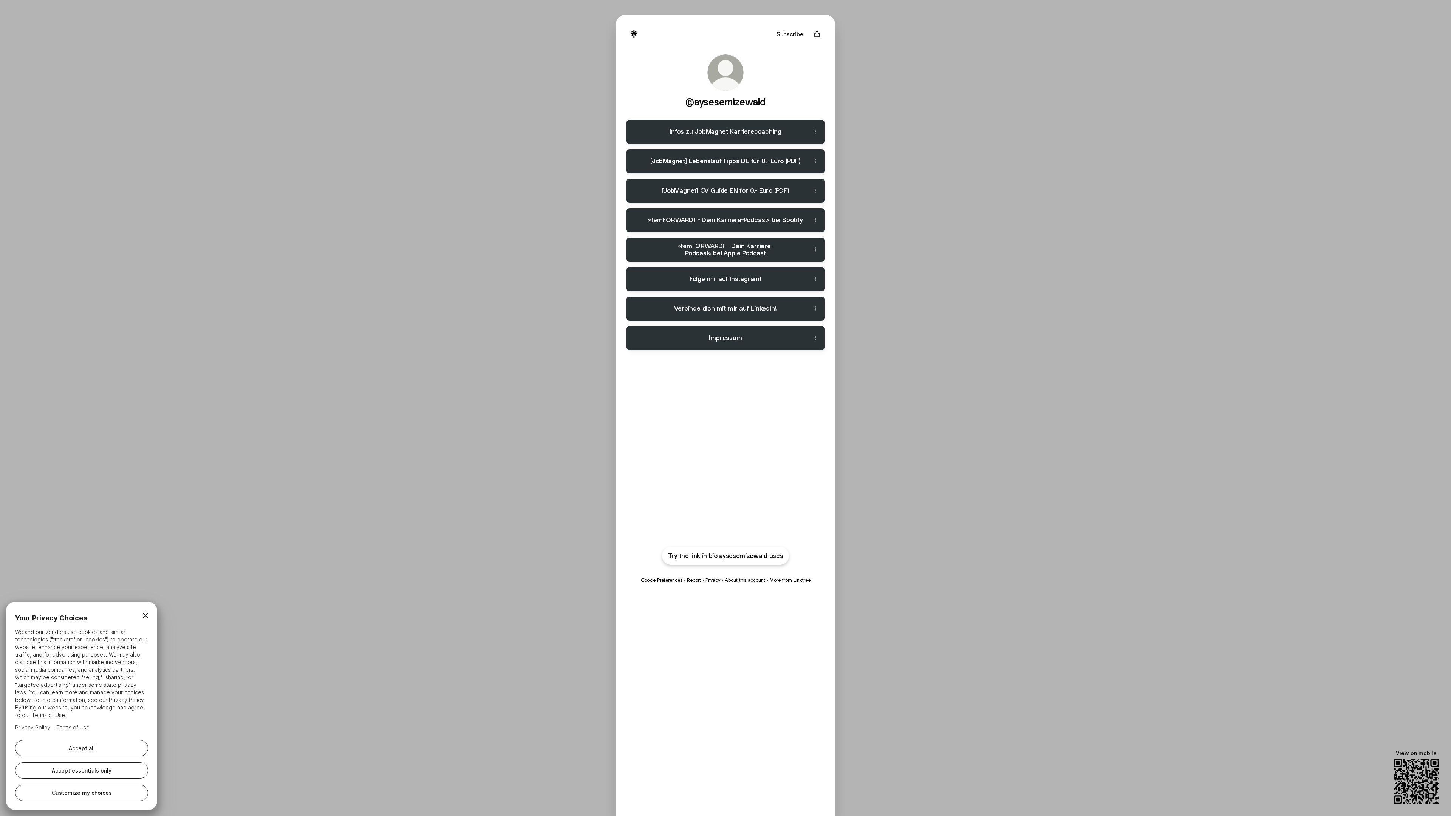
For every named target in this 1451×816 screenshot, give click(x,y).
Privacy (712, 580)
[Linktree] (634, 34)
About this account (745, 580)
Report (694, 580)
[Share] (815, 131)
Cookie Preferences (661, 580)
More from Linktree (790, 580)
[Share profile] (817, 34)
